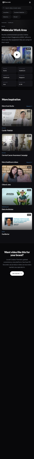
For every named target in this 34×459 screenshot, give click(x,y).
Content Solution (19, 12)
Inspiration (4, 22)
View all (28, 106)
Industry (5, 17)
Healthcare (10, 22)
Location (6, 12)
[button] (17, 55)
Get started (15, 273)
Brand (15, 17)
